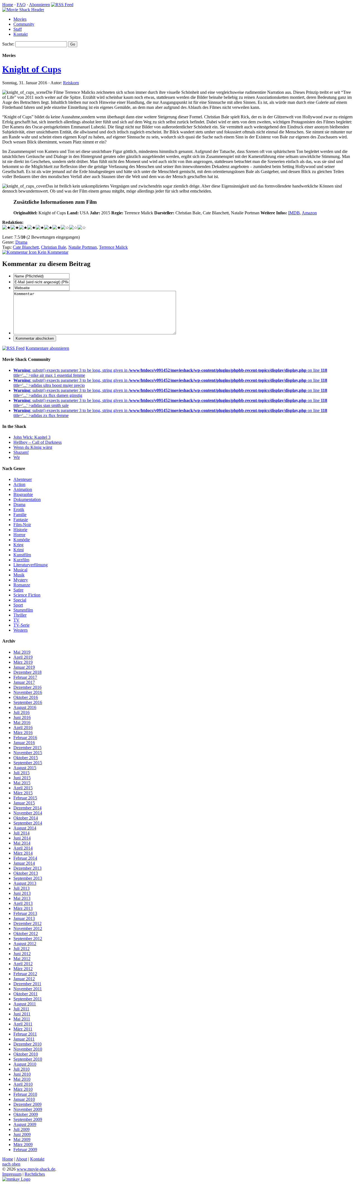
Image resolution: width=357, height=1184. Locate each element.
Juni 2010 (22, 1074)
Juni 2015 (22, 777)
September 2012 (27, 938)
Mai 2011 (21, 1019)
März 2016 (23, 732)
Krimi (18, 549)
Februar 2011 (25, 1034)
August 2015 (24, 767)
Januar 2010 (24, 1099)
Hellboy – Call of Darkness (37, 442)
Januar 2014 (24, 863)
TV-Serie (21, 625)
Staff (17, 29)
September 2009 (27, 1119)
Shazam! (21, 452)
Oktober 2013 (25, 873)
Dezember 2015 (27, 747)
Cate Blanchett (26, 247)
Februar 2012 (25, 973)
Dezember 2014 (27, 808)
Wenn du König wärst (32, 447)
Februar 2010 (25, 1094)
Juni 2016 (22, 717)
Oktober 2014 (25, 818)
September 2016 (27, 702)
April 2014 (23, 848)
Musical (20, 569)
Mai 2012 (21, 958)
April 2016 (23, 727)
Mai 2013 (21, 898)
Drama (21, 242)
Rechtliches (35, 1174)
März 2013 (23, 908)
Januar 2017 (24, 682)
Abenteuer (22, 479)
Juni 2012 (22, 953)
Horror (19, 534)
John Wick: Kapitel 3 (31, 437)
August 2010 (24, 1064)
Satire (18, 590)
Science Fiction (26, 595)
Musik (19, 574)
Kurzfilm (21, 559)
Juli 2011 (21, 1008)
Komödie (21, 539)
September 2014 (27, 823)
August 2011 (24, 1003)
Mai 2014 (21, 843)
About (21, 1159)
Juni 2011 (21, 1014)
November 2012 (27, 928)
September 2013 (27, 878)
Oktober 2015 (25, 757)
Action (19, 484)
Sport (18, 605)
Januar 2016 (24, 742)
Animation (22, 489)
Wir (16, 457)
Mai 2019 (21, 652)
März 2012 (23, 968)
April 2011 (22, 1024)
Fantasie (20, 519)
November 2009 (27, 1109)
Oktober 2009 (25, 1114)
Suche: (8, 44)
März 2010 (23, 1089)
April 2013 (23, 903)
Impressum (11, 1174)
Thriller (19, 615)
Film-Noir (22, 524)
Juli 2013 (21, 888)
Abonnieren (39, 4)
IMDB (294, 212)
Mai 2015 (21, 782)
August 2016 (24, 707)
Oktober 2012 (25, 933)
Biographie (23, 494)
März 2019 (23, 662)
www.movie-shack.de (36, 1169)
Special (19, 600)
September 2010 (27, 1059)
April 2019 (23, 657)
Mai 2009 (21, 1139)
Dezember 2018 (27, 672)
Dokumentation (27, 499)
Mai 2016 (21, 722)
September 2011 (27, 998)
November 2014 (27, 813)
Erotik (18, 509)
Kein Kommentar (52, 252)
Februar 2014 (25, 858)
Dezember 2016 (27, 687)
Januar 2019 (24, 667)
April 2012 (23, 963)
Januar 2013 (24, 918)
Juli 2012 (21, 948)
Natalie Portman (82, 247)
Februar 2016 (25, 737)
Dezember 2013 (27, 868)
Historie (20, 529)
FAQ (21, 4)
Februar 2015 (25, 797)
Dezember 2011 (27, 983)
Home (7, 4)
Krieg (18, 544)
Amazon (309, 212)
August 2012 (24, 943)
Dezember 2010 (27, 1044)
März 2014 (23, 853)
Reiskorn (71, 82)
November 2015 (27, 752)
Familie (19, 514)
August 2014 (24, 828)
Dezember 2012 (27, 923)
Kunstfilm (22, 554)
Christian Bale (53, 247)
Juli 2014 (21, 833)
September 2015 (27, 762)
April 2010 (23, 1084)
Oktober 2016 (25, 697)
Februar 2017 (25, 677)
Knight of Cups (31, 69)
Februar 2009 (25, 1149)
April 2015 (23, 787)
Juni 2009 (22, 1134)
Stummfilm (23, 610)
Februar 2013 (25, 913)
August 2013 (24, 883)
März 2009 (23, 1144)
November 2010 (27, 1049)
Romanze (21, 585)
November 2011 (27, 988)
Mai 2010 (21, 1079)
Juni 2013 (22, 893)
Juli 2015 (21, 772)
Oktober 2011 (25, 993)
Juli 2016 (21, 712)
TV (16, 620)
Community (23, 24)
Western (20, 630)
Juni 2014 (22, 838)
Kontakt (20, 34)
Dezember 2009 (27, 1104)
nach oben (11, 1164)
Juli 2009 (21, 1129)
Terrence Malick (113, 247)
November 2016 (27, 692)
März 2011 (22, 1029)
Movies (19, 19)
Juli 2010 (21, 1069)
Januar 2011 (24, 1039)
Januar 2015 (24, 802)
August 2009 (24, 1124)
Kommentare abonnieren (47, 348)
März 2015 (23, 792)
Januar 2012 (24, 978)
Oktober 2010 (25, 1054)
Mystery (20, 579)
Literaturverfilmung (30, 564)
